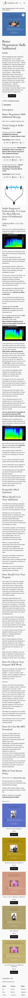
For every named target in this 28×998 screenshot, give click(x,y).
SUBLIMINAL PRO (12, 3)
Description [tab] (7, 105)
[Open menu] (20, 3)
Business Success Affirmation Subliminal (14, 897)
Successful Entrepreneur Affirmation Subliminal (14, 965)
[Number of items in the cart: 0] (24, 3)
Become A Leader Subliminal (14, 829)
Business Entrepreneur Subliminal (14, 863)
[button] (23, 15)
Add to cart (12, 95)
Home (3, 8)
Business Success (10, 8)
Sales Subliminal (14, 931)
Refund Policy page (19, 778)
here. (23, 416)
